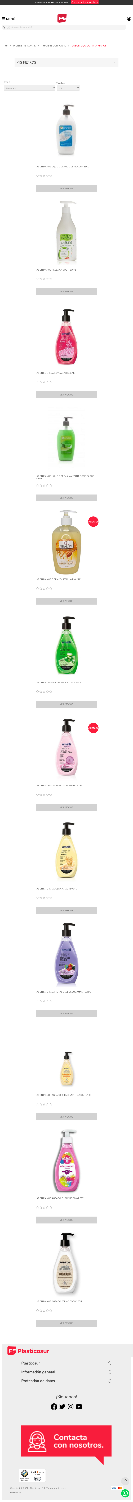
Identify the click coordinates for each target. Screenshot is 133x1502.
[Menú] (44, 1471)
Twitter (62, 1406)
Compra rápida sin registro (84, 2)
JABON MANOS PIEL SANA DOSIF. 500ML (56, 270)
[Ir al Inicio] (125, 1481)
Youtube (79, 1406)
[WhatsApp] (125, 1493)
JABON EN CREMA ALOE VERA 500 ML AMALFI (59, 682)
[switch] (37, 1479)
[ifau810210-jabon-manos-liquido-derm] (66, 129)
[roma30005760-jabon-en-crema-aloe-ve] (66, 645)
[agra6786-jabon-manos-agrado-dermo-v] (66, 1058)
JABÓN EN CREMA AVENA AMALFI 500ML (56, 889)
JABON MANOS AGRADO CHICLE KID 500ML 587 (59, 1198)
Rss (70, 1406)
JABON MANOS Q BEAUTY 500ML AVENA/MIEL (59, 579)
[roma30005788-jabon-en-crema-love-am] (66, 336)
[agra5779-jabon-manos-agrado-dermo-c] (66, 1264)
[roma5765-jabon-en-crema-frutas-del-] (66, 955)
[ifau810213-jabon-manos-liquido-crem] (66, 439)
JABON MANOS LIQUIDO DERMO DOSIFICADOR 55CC (62, 167)
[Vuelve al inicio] (6, 46)
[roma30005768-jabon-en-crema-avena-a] (66, 852)
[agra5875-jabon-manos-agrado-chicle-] (66, 1161)
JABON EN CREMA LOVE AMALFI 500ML (55, 373)
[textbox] (66, 27)
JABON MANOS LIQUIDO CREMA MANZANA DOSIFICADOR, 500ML (65, 477)
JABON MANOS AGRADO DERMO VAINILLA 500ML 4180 (63, 1095)
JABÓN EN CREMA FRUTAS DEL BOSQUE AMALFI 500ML (63, 992)
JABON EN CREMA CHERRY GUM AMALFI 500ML (59, 785)
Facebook (54, 1406)
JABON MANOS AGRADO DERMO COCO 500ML (59, 1301)
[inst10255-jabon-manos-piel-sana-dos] (66, 233)
